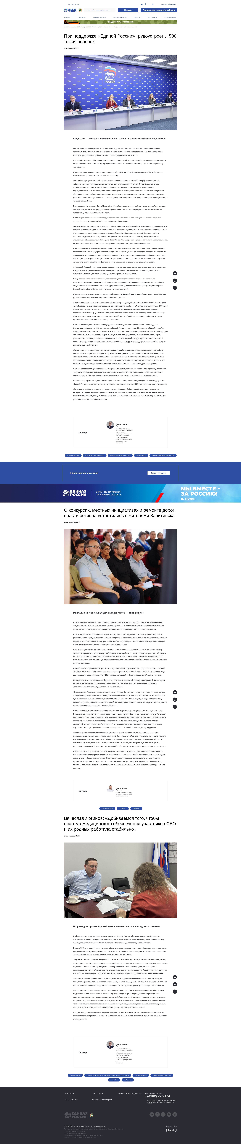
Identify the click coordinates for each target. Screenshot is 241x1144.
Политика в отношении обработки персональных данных (83, 1135)
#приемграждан (75, 1075)
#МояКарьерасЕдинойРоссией (120, 455)
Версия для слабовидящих (168, 4)
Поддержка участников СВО (120, 22)
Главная (66, 27)
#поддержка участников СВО (94, 455)
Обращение (128, 10)
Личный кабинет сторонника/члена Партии (159, 10)
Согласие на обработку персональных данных (79, 1137)
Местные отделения (120, 17)
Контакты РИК (71, 1100)
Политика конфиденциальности (75, 1133)
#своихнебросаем (73, 455)
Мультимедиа (152, 17)
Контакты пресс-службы (102, 1100)
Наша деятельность (99, 17)
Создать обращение (158, 473)
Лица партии (81, 17)
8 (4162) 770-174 (157, 1096)
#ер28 (123, 808)
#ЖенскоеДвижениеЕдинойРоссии (163, 455)
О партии (67, 17)
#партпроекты (141, 455)
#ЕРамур (136, 808)
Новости (88, 27)
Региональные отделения (129, 1094)
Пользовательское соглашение (74, 1131)
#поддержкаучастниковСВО (162, 1075)
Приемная (137, 17)
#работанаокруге (107, 808)
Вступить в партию (170, 17)
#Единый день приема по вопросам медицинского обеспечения (108, 1075)
